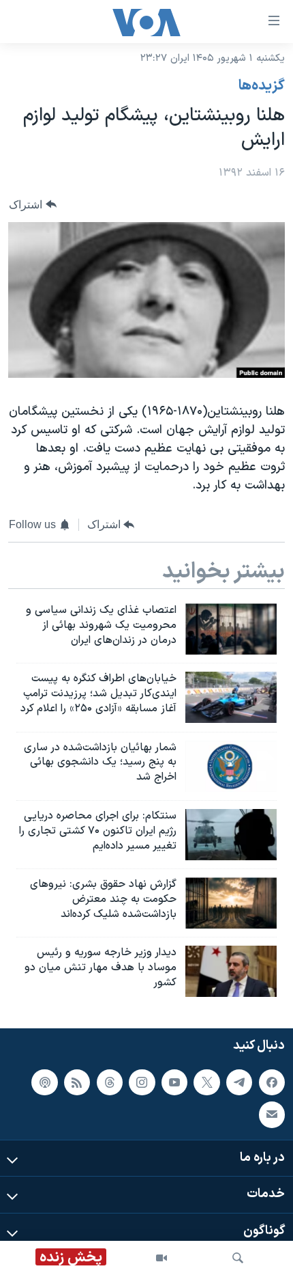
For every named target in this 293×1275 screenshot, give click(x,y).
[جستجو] (237, 1258)
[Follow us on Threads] (110, 1082)
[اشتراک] (272, 1115)
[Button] (33, 204)
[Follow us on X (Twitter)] (206, 1082)
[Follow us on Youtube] (174, 1082)
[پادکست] (44, 1082)
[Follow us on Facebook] (272, 1082)
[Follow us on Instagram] (142, 1082)
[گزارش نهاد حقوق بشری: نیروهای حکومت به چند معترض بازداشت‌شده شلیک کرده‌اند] (231, 903)
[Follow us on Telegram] (239, 1082)
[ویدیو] (161, 1258)
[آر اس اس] (77, 1082)
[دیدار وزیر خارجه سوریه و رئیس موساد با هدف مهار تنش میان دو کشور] (231, 971)
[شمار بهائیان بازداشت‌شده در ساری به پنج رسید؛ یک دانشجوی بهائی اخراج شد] (231, 766)
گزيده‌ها (261, 86)
